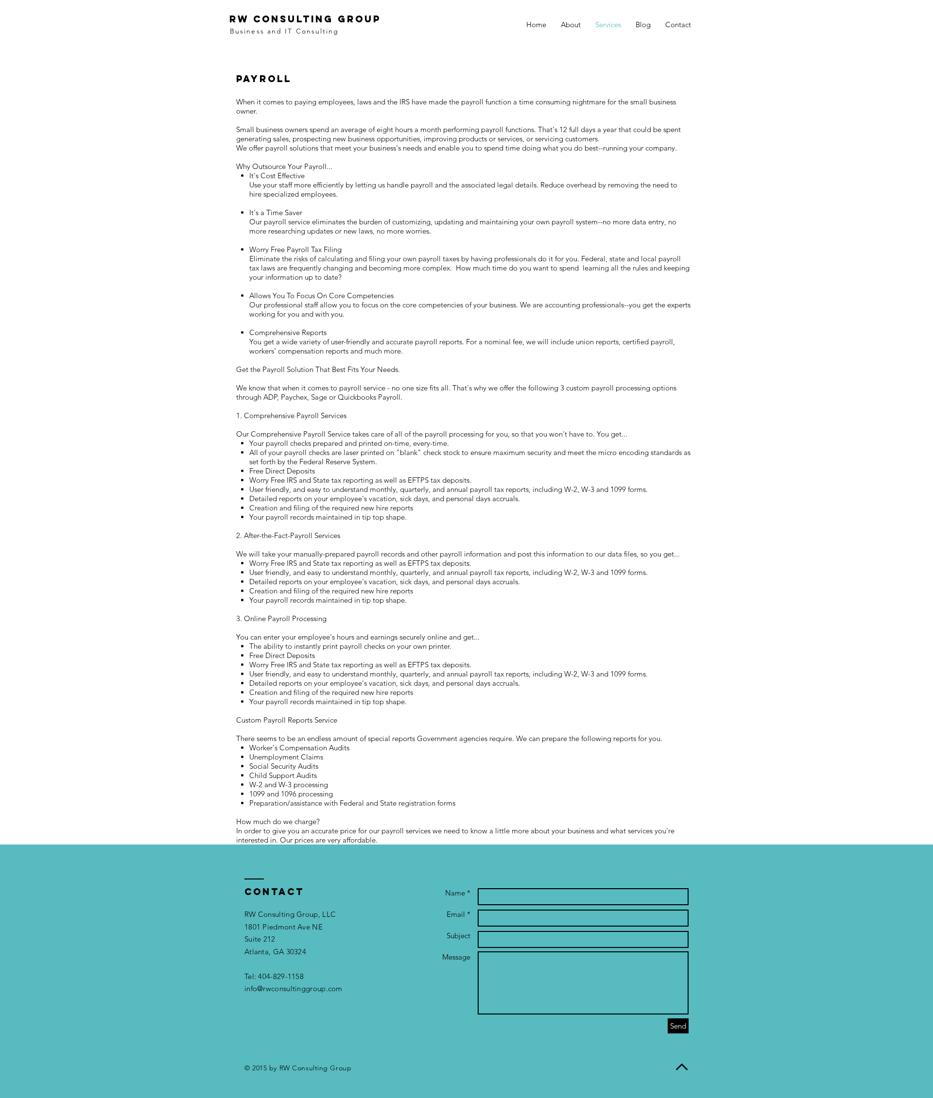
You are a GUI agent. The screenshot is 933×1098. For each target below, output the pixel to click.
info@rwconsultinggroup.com (293, 988)
